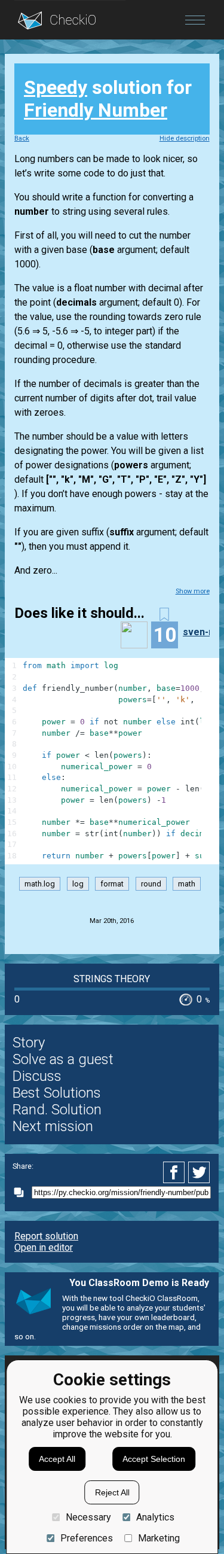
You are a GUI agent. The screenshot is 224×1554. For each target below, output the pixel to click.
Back (21, 138)
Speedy (55, 87)
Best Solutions (57, 1092)
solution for (108, 98)
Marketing (159, 1538)
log (78, 883)
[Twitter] (199, 1172)
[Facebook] (175, 1172)
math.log (39, 883)
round (151, 883)
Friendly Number (95, 110)
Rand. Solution (57, 1109)
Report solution (46, 1236)
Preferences (86, 1538)
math (186, 883)
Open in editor (43, 1247)
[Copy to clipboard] (22, 1192)
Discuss (37, 1076)
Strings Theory (111, 979)
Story (29, 1042)
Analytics (155, 1517)
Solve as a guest (63, 1059)
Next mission (53, 1126)
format (112, 883)
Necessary (88, 1517)
